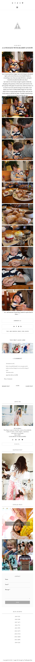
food (23, 331)
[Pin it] (19, 326)
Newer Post (6, 386)
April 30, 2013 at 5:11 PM (12, 375)
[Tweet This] (14, 326)
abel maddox (13, 331)
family (19, 331)
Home (17, 385)
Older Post (29, 386)
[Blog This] (21, 326)
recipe (27, 331)
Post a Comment (8, 379)
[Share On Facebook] (16, 326)
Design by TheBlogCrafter (25, 660)
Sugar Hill (15, 660)
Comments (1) (17, 320)
